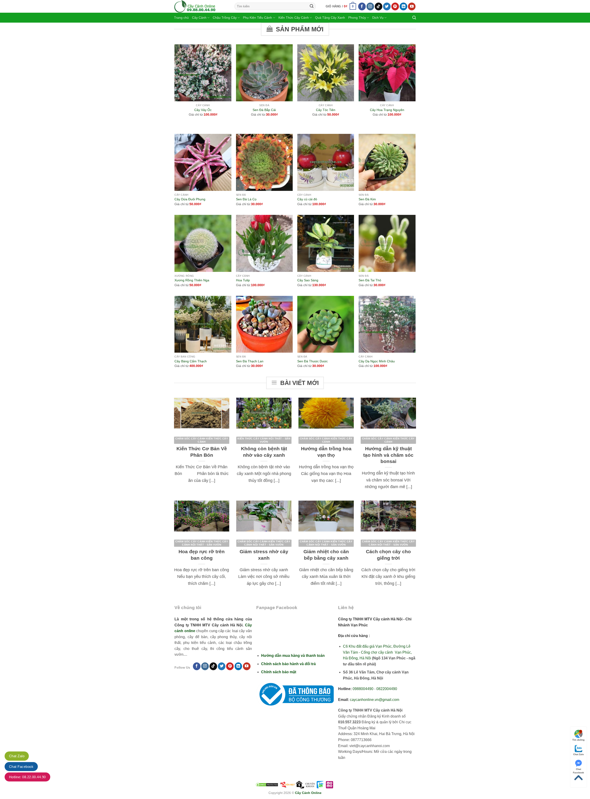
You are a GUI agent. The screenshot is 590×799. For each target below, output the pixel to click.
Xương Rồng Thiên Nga (191, 280)
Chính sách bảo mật (278, 672)
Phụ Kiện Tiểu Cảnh (257, 17)
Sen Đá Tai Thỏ (370, 280)
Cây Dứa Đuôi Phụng (189, 199)
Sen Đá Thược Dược (312, 361)
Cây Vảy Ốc (203, 110)
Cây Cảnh (199, 17)
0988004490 (363, 689)
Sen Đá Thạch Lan (249, 361)
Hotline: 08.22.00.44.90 (27, 777)
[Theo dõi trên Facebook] (362, 6)
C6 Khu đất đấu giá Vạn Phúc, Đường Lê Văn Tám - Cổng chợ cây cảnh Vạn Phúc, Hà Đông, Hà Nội (377, 652)
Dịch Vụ (378, 17)
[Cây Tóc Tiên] (325, 72)
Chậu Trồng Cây (225, 17)
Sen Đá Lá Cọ (246, 199)
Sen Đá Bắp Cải (264, 110)
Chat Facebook (578, 769)
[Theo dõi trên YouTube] (412, 6)
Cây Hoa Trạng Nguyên (387, 110)
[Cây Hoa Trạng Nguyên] (387, 72)
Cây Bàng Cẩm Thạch (190, 361)
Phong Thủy (357, 17)
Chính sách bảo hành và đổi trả (288, 664)
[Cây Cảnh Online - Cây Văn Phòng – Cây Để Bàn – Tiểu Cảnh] (200, 6)
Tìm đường (578, 740)
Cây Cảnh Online (308, 793)
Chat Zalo (578, 754)
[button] (341, 6)
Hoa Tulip (243, 280)
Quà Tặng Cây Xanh (330, 17)
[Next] (415, 88)
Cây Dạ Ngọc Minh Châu (377, 361)
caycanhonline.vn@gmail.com (374, 700)
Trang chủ (181, 17)
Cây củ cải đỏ (307, 199)
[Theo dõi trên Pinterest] (395, 6)
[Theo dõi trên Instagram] (370, 6)
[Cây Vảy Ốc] (202, 72)
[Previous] (174, 88)
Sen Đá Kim (367, 199)
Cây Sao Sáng (307, 280)
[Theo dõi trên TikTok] (378, 6)
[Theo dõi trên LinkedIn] (403, 6)
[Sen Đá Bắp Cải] (264, 72)
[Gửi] (312, 6)
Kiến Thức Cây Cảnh (293, 17)
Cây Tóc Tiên (325, 110)
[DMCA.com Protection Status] (266, 784)
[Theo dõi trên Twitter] (387, 6)
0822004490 (386, 689)
